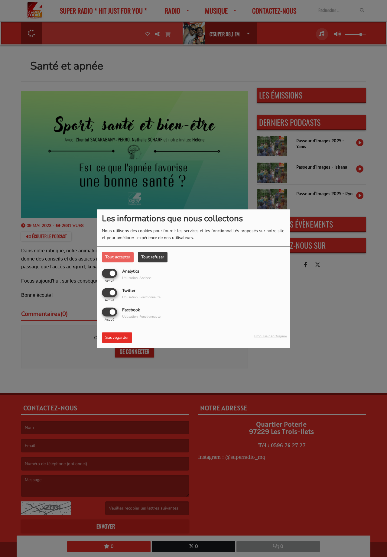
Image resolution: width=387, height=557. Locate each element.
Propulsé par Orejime (270, 336)
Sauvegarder (117, 337)
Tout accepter (117, 257)
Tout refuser (152, 257)
